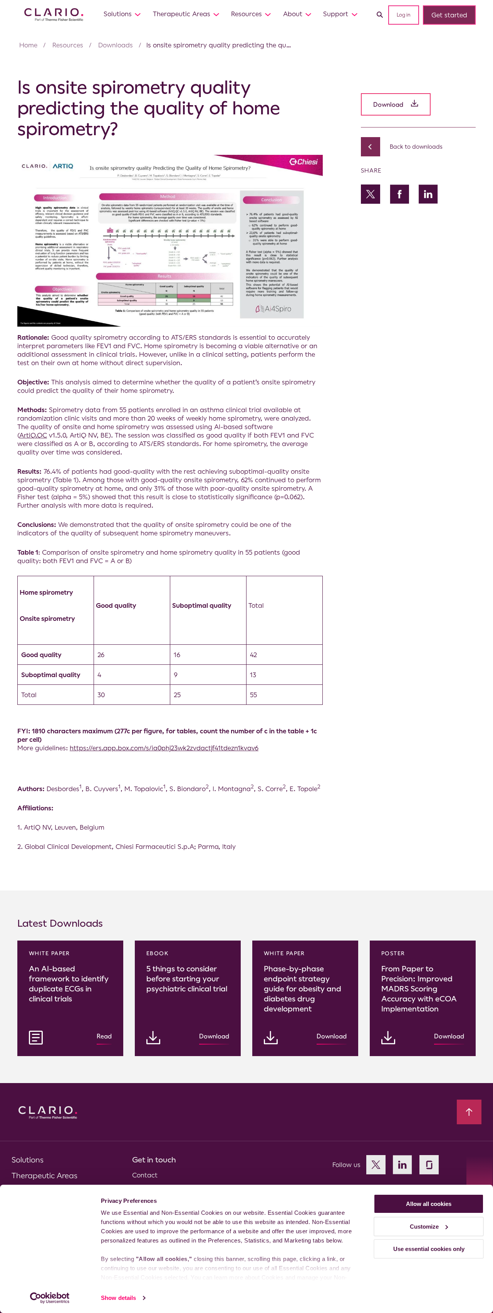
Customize (424, 1226)
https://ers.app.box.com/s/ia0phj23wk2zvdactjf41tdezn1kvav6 (164, 748)
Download (388, 104)
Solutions (118, 14)
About (292, 14)
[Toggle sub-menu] (137, 14)
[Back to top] (469, 1112)
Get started (449, 15)
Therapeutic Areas (181, 14)
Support (335, 14)
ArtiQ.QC (33, 435)
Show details (118, 1298)
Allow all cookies (428, 1204)
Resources (246, 14)
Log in (404, 15)
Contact (145, 1175)
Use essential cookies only (428, 1249)
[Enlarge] (313, 165)
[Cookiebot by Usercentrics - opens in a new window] (50, 1298)
